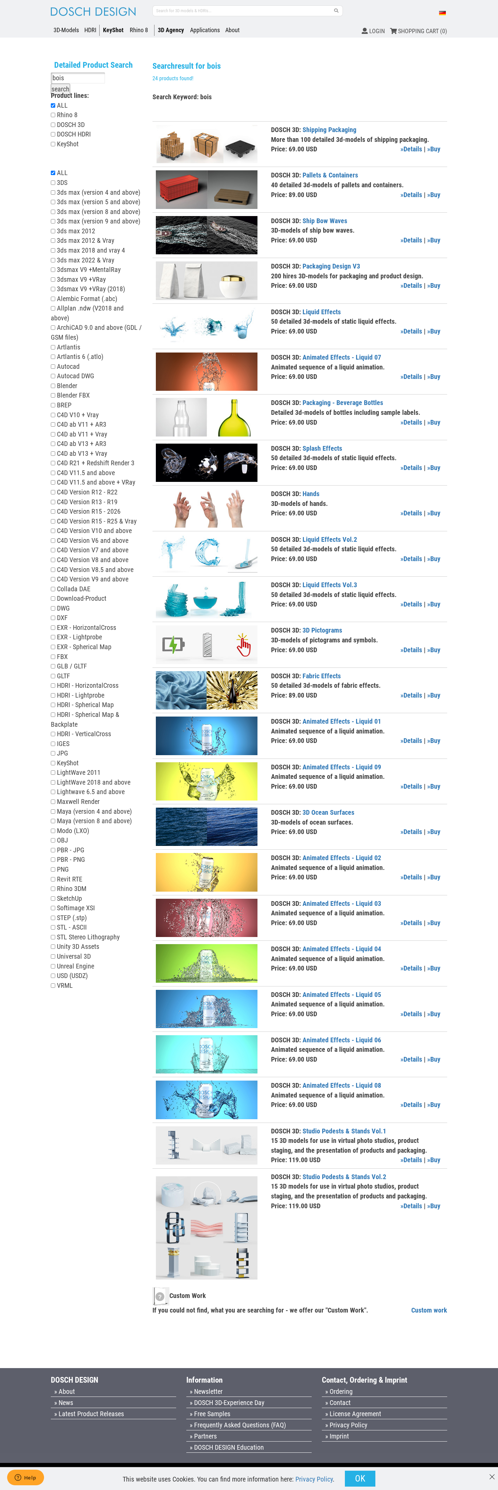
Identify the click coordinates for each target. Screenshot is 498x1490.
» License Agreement (353, 1414)
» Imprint (337, 1436)
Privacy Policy (314, 1479)
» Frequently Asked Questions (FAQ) (238, 1425)
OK (360, 1478)
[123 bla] (336, 10)
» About (64, 1391)
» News (63, 1403)
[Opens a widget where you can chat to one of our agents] (25, 1478)
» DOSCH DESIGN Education (227, 1447)
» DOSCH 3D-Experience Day (227, 1403)
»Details (411, 149)
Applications (205, 30)
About (232, 30)
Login (376, 31)
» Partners (203, 1436)
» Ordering (339, 1391)
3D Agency (171, 30)
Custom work (429, 1310)
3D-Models (66, 30)
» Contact (338, 1403)
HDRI (90, 30)
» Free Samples (210, 1414)
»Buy (433, 149)
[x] (492, 1473)
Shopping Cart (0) (422, 31)
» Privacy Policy (346, 1425)
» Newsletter (206, 1391)
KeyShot (113, 30)
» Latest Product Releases (89, 1414)
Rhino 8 (139, 30)
